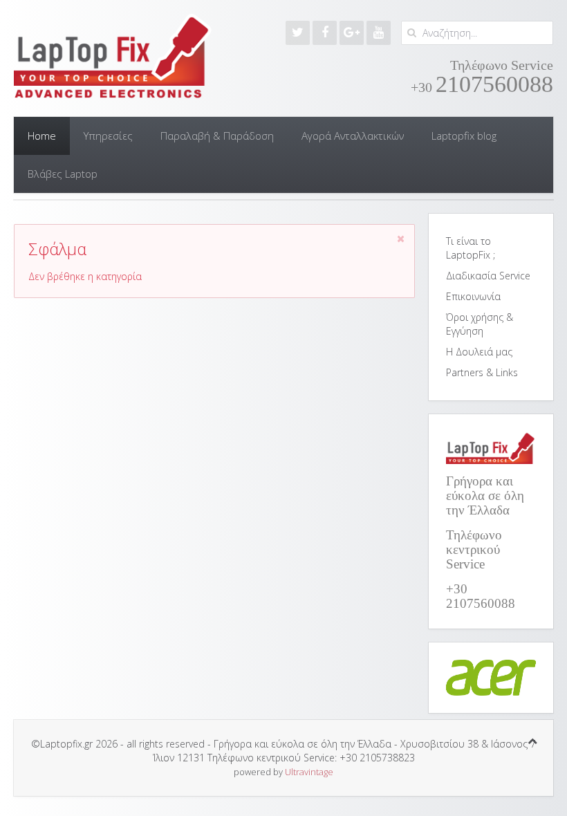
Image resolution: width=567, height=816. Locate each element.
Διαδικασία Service (488, 275)
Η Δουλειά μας (479, 351)
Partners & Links (482, 372)
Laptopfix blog (463, 135)
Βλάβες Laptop (62, 173)
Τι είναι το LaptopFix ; (470, 247)
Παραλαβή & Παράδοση (217, 135)
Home (42, 135)
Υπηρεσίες (108, 135)
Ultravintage (309, 772)
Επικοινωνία (473, 296)
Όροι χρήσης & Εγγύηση (479, 323)
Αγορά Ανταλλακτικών (352, 135)
